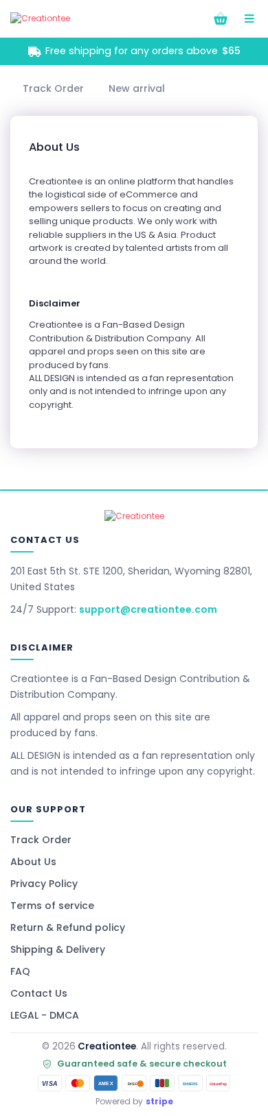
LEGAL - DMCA (44, 1015)
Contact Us (38, 993)
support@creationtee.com (148, 609)
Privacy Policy (44, 883)
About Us (33, 862)
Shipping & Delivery (57, 949)
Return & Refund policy (67, 927)
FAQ (20, 971)
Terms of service (52, 905)
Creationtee (107, 1046)
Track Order (40, 840)
